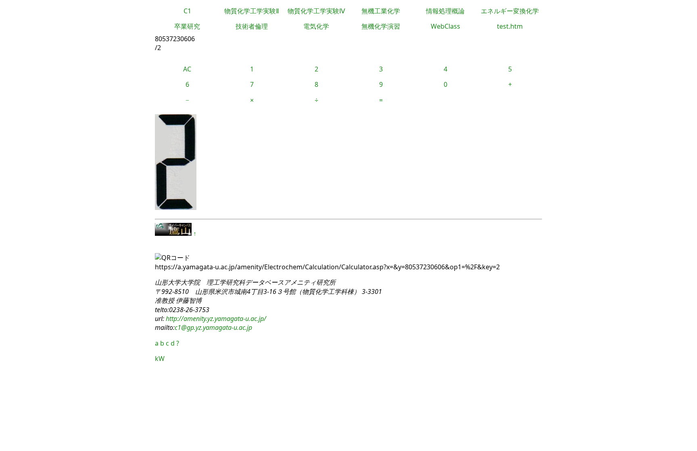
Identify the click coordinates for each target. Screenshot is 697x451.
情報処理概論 (445, 10)
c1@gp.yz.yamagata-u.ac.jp (213, 327)
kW (160, 358)
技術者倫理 (252, 26)
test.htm (510, 26)
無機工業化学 (380, 10)
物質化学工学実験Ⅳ (316, 10)
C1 (187, 10)
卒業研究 (187, 26)
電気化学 (316, 26)
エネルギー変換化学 (510, 10)
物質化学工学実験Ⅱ (251, 10)
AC (187, 69)
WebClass (445, 26)
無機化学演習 (380, 26)
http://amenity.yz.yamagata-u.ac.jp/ (215, 318)
